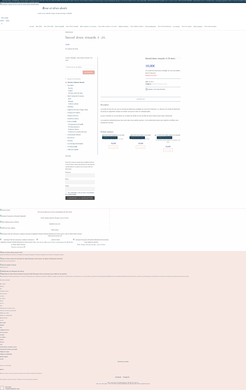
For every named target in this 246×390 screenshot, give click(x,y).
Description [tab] (141, 99)
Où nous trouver (3, 293)
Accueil (67, 58)
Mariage (70, 101)
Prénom (67, 172)
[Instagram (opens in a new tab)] (243, 2)
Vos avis (68, 156)
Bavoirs (70, 88)
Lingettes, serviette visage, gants (77, 110)
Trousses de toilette (73, 113)
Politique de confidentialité (6, 315)
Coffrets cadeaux (73, 104)
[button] (2, 193)
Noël (69, 99)
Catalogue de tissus (4, 291)
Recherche (89, 72)
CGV (1, 305)
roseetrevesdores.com (12, 389)
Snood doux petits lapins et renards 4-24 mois (168, 141)
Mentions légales (3, 318)
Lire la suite (113, 147)
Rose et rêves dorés (54, 8)
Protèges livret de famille (75, 124)
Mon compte (2, 284)
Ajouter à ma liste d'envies (156, 89)
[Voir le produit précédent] (176, 58)
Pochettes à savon (73, 118)
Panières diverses (72, 115)
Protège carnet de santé (75, 93)
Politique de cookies (4, 313)
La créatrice (2, 298)
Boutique (73, 58)
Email (67, 186)
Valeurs (1, 300)
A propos (2, 296)
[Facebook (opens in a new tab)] (241, 2)
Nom (66, 179)
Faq (1, 288)
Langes (70, 90)
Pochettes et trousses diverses (77, 132)
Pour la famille (72, 121)
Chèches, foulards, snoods (159, 84)
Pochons (70, 141)
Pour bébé (70, 85)
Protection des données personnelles (8, 310)
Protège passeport (74, 127)
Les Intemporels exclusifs (75, 143)
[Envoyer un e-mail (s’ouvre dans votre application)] (245, 2)
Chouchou (70, 107)
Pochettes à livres (73, 129)
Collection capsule (72, 149)
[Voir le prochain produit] (179, 58)
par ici (2, 369)
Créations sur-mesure (74, 135)
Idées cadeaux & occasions (75, 96)
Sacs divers (70, 138)
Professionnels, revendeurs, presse (7, 308)
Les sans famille (72, 146)
